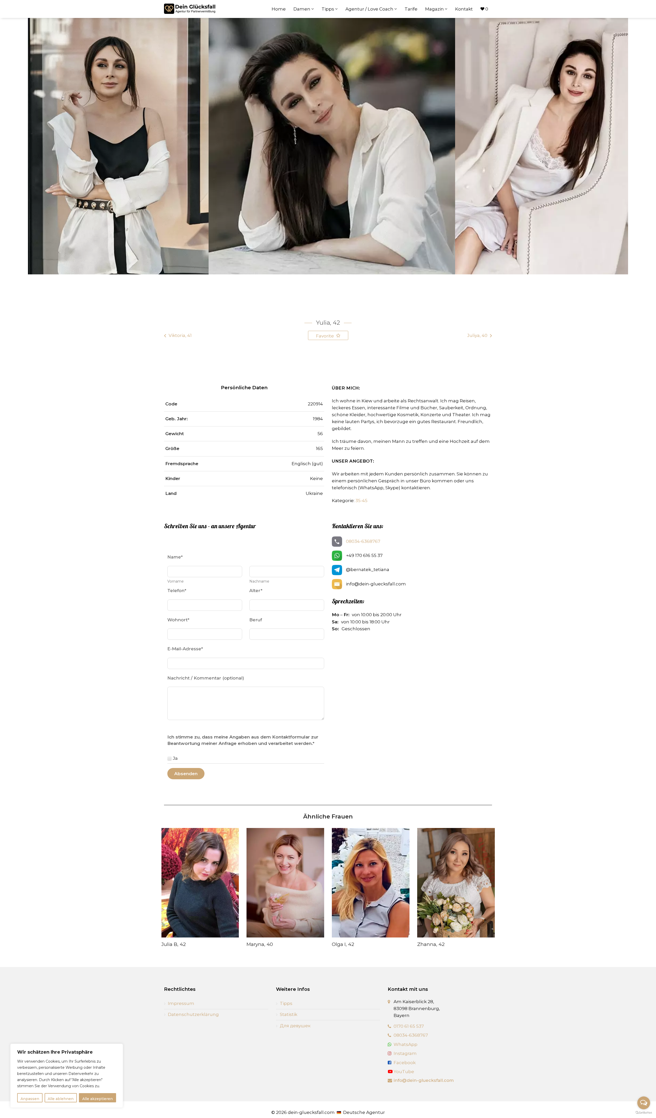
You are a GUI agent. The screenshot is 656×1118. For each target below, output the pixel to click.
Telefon (176, 590)
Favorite (325, 335)
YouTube (403, 1071)
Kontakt (464, 9)
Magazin (435, 9)
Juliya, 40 (477, 335)
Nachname (259, 581)
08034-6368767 (363, 541)
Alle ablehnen (61, 1098)
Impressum (181, 1003)
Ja (175, 758)
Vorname (175, 581)
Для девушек (295, 1025)
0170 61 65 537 (409, 1026)
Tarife (411, 9)
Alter (255, 590)
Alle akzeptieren (97, 1098)
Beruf (255, 619)
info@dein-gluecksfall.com (424, 1080)
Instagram (405, 1053)
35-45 (361, 500)
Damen (302, 9)
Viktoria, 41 (180, 335)
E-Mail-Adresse (185, 648)
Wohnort (178, 619)
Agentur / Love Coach (369, 9)
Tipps (328, 9)
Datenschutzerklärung (193, 1014)
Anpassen (29, 1098)
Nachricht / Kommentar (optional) (205, 678)
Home (279, 9)
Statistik (288, 1014)
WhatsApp (405, 1044)
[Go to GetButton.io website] (644, 1112)
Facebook (405, 1062)
